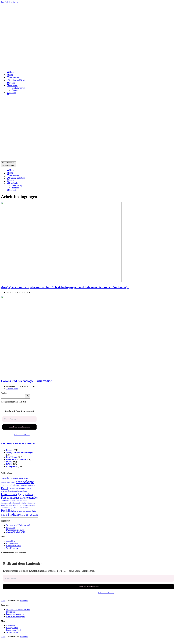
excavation (4, 491)
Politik (6, 511)
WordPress (24, 601)
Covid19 (28, 488)
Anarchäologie (17, 478)
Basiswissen (32, 485)
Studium (13, 514)
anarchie (6, 478)
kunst (3, 505)
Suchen (4, 393)
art (19, 485)
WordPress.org (12, 548)
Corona (22, 488)
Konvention (17, 503)
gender (33, 497)
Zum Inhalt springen (9, 2)
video (27, 515)
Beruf (4, 488)
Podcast (25, 508)
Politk (13, 511)
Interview (4, 501)
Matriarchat (17, 505)
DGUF (9, 462)
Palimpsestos (11, 466)
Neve (3, 601)
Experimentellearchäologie (17, 491)
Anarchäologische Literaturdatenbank (18, 443)
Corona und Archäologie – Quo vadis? (26, 381)
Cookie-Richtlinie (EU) (15, 532)
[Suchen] (27, 396)
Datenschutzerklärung (22, 435)
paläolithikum (16, 507)
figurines (28, 494)
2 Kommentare (12, 389)
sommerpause (27, 511)
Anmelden (10, 541)
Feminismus (9, 494)
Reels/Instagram (18, 88)
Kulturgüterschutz (28, 503)
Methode (26, 505)
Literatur (8, 505)
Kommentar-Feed (13, 546)
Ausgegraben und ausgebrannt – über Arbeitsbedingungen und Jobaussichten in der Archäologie (65, 287)
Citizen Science (14, 488)
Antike (26, 478)
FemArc (9, 450)
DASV (9, 464)
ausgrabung (24, 485)
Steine (34, 511)
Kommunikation (7, 503)
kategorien (15, 500)
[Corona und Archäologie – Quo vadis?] (41, 375)
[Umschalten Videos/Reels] (46, 183)
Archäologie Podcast (9, 485)
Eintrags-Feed (12, 543)
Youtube (15, 90)
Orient (7, 507)
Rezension (19, 511)
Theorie (22, 515)
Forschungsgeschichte (15, 497)
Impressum (10, 527)
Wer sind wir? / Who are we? (18, 525)
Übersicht (34, 515)
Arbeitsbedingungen (8, 482)
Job (9, 500)
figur (19, 494)
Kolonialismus (22, 500)
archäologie (25, 482)
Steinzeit (4, 515)
